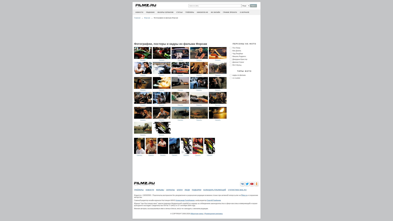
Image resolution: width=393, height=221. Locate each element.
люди (187, 190)
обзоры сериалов (165, 12)
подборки (196, 190)
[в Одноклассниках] (256, 184)
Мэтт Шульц (236, 65)
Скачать (143, 60)
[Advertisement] (245, 114)
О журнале (244, 12)
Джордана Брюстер (239, 59)
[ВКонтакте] (242, 184)
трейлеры (189, 12)
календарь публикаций (214, 190)
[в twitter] (247, 184)
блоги (180, 190)
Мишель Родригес (239, 56)
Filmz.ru (244, 195)
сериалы (170, 190)
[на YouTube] (252, 184)
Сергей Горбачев (214, 200)
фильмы (160, 190)
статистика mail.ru (237, 190)
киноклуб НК (202, 12)
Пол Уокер (236, 48)
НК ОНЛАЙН (215, 12)
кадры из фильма (239, 75)
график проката (230, 12)
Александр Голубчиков (185, 200)
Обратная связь (196, 214)
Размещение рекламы (214, 214)
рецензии (150, 12)
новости (139, 12)
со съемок (236, 78)
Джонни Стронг (238, 62)
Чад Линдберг (237, 53)
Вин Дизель (236, 51)
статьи (179, 12)
